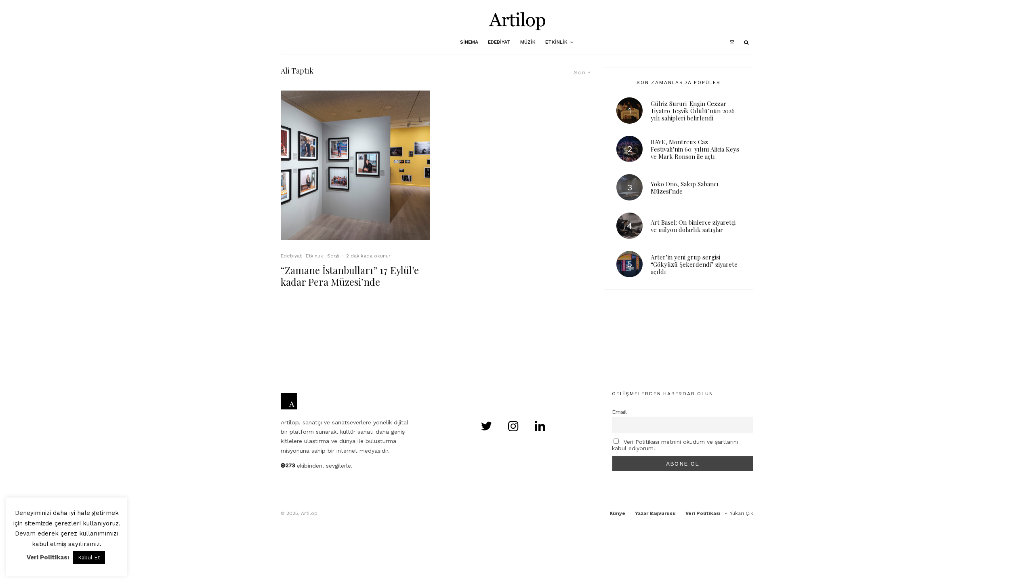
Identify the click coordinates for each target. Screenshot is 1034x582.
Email (619, 412)
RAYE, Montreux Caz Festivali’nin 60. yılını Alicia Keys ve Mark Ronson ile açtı (695, 149)
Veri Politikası (703, 513)
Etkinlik (556, 42)
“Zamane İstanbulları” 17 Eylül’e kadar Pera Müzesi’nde (350, 276)
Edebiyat (499, 42)
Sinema (469, 42)
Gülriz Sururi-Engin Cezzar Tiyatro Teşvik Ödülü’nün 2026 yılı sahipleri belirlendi (693, 111)
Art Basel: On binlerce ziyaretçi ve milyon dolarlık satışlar (693, 226)
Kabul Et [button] (89, 558)
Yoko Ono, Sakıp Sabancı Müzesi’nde (685, 187)
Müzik (528, 42)
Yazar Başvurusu (655, 513)
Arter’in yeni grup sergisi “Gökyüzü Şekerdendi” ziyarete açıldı (694, 264)
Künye (617, 513)
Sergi (333, 256)
